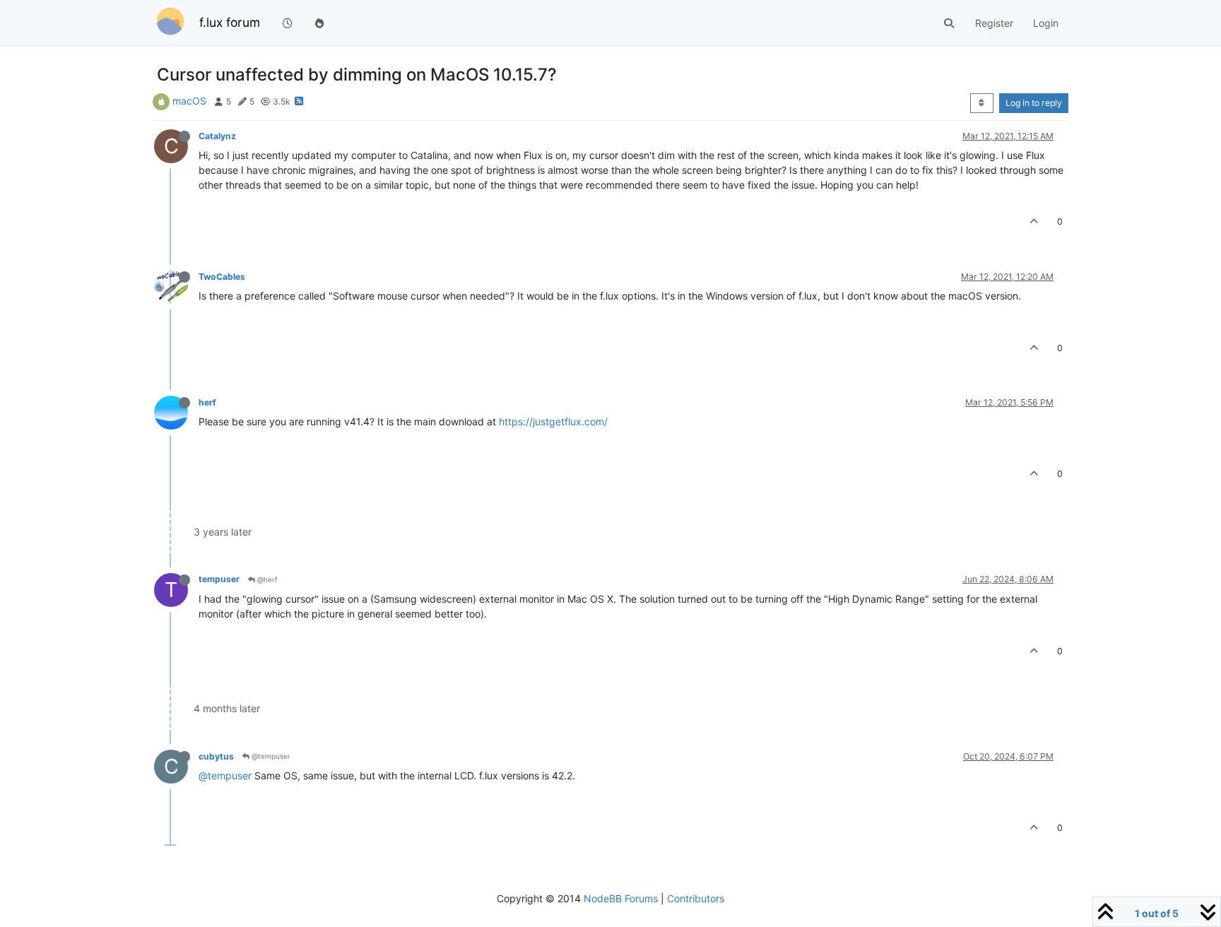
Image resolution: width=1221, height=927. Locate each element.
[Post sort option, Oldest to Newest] (981, 103)
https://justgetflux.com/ (553, 421)
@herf (266, 579)
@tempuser (269, 756)
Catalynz (217, 136)
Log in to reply (1033, 103)
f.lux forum (229, 22)
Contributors (695, 898)
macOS (189, 101)
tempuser (219, 579)
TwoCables (222, 276)
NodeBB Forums (621, 898)
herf (207, 402)
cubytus (216, 756)
